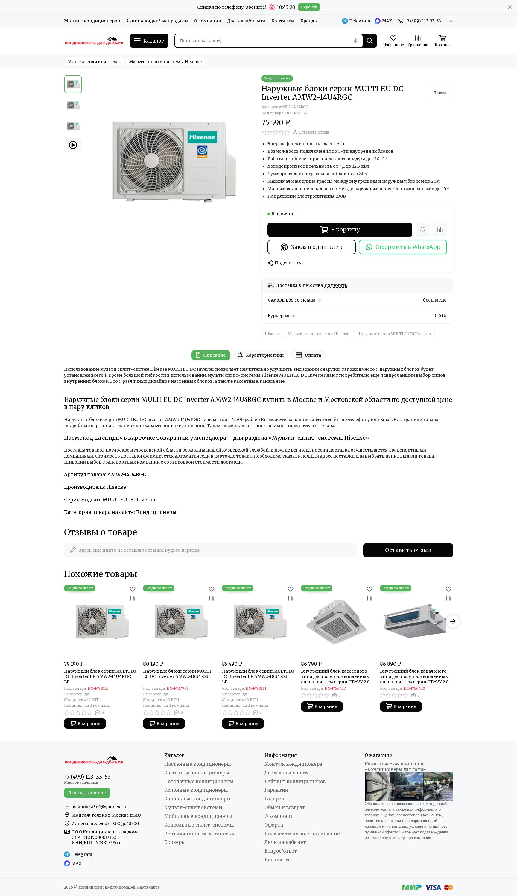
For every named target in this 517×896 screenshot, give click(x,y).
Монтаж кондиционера (293, 764)
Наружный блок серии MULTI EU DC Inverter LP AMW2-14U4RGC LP (100, 676)
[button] (88, 160)
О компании (207, 21)
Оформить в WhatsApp (407, 246)
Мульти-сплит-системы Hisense (165, 61)
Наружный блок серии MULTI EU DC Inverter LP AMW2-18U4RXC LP (258, 676)
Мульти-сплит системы (94, 61)
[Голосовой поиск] (355, 41)
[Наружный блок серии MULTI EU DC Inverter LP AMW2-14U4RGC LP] (100, 621)
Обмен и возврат (284, 807)
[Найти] (370, 41)
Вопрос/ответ (280, 851)
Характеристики (265, 355)
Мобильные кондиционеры (198, 816)
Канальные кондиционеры (197, 799)
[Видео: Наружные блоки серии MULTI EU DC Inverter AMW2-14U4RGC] (73, 145)
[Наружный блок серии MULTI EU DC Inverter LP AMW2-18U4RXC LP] (258, 621)
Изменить (335, 285)
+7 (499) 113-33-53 (423, 21)
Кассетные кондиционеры (196, 773)
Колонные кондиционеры (196, 790)
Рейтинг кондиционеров (295, 781)
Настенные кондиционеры (197, 764)
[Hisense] (441, 93)
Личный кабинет (285, 842)
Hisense (272, 334)
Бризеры (174, 842)
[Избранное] (422, 230)
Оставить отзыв (408, 550)
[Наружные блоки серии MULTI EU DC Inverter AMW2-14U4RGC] (170, 160)
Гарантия (276, 790)
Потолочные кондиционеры (198, 781)
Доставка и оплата (287, 773)
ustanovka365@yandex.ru (99, 806)
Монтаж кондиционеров (92, 21)
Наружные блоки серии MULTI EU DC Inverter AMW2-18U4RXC (177, 673)
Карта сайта (148, 887)
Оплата (313, 355)
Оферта (273, 825)
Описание (214, 355)
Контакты (282, 21)
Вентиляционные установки (199, 833)
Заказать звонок (87, 793)
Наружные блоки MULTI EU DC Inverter (394, 334)
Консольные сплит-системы (199, 825)
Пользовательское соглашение (302, 833)
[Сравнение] (440, 230)
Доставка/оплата (246, 21)
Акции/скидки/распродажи (157, 21)
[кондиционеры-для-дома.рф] (94, 40)
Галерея (274, 799)
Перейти (309, 7)
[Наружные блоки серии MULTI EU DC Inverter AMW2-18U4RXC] (179, 621)
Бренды (309, 21)
